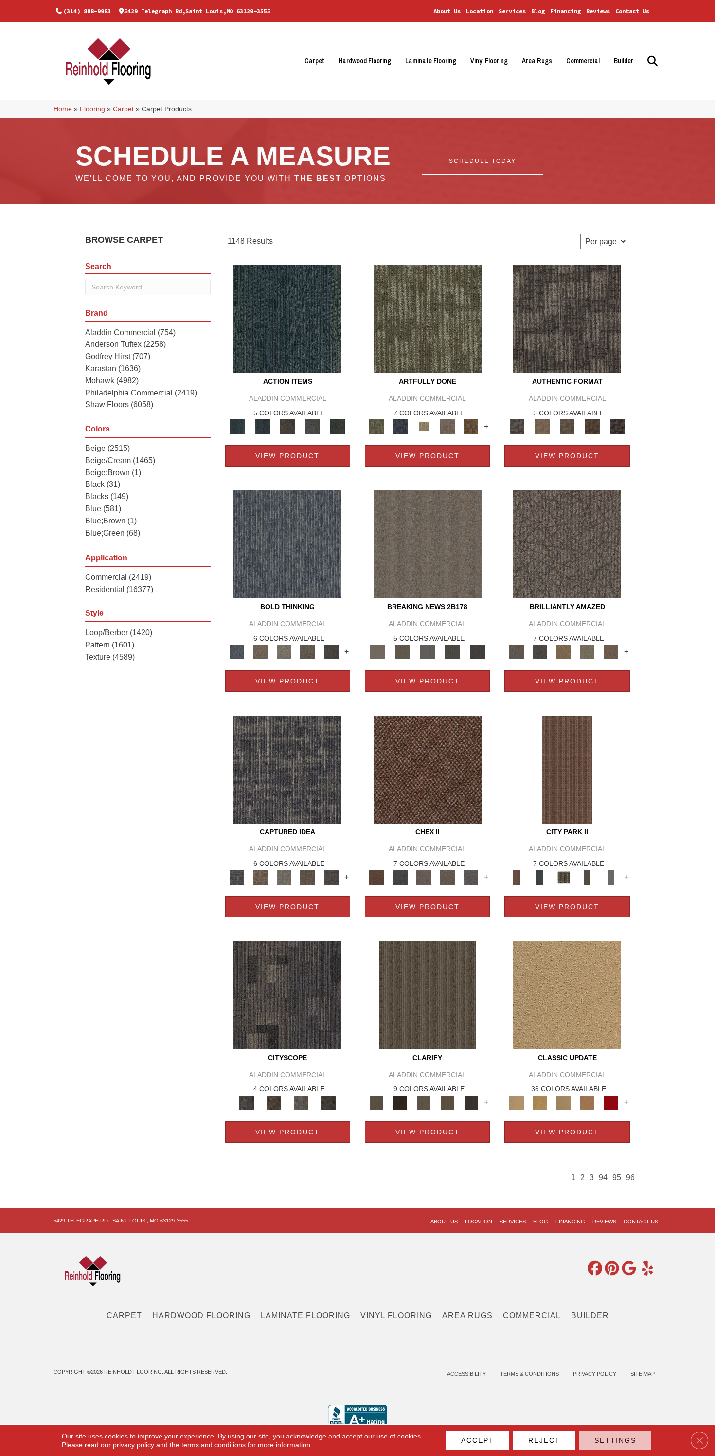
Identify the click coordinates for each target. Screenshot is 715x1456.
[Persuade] (447, 1102)
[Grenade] (260, 651)
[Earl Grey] (313, 426)
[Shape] (287, 544)
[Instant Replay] (427, 651)
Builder (623, 60)
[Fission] (307, 651)
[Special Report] (402, 651)
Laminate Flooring (430, 60)
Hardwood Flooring (365, 60)
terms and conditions (213, 1445)
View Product (287, 456)
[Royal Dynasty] (610, 1102)
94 (603, 1177)
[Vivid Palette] (471, 426)
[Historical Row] (328, 1102)
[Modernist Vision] (423, 426)
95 (616, 1177)
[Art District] (423, 877)
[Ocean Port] (262, 426)
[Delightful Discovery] (428, 318)
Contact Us (632, 11)
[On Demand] (452, 651)
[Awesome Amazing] (447, 426)
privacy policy (133, 1445)
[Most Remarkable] (400, 426)
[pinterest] (610, 1269)
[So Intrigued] (567, 544)
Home (63, 109)
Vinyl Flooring (489, 60)
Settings (615, 1440)
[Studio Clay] (587, 1102)
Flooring (92, 109)
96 (630, 1177)
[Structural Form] (617, 426)
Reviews (598, 11)
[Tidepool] (287, 318)
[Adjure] (471, 1102)
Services (512, 11)
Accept (477, 1440)
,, (197, 11)
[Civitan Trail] (274, 1102)
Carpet (314, 60)
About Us (447, 11)
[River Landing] (400, 877)
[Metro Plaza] (447, 877)
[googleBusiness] (627, 1269)
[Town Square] (471, 877)
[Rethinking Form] (592, 426)
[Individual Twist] (567, 426)
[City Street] (337, 426)
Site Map (642, 1374)
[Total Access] (477, 651)
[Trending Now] (428, 544)
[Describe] (423, 1102)
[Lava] (283, 651)
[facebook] (593, 1269)
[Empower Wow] (587, 651)
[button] (651, 61)
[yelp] (644, 1269)
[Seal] (331, 651)
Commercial (583, 60)
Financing (565, 11)
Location (479, 11)
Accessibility (466, 1374)
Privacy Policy (594, 1374)
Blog (538, 11)
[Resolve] (427, 994)
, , (121, 1220)
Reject (544, 1440)
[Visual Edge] (567, 318)
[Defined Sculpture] (542, 426)
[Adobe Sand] (567, 994)
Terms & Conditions (529, 1374)
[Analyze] (400, 1102)
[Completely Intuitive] (563, 651)
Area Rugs (537, 60)
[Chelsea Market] (428, 769)
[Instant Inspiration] (610, 651)
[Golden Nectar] (540, 1102)
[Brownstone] (287, 426)
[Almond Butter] (563, 1102)
